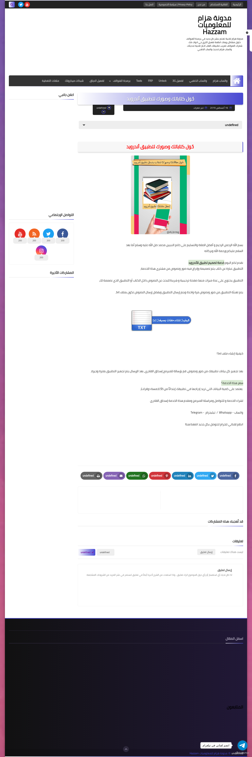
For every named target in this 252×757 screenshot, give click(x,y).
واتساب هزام (220, 80)
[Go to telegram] (242, 745)
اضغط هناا (191, 424)
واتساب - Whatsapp (231, 412)
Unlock (163, 80)
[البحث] (12, 4)
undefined (104, 552)
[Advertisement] (80, 41)
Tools (139, 80)
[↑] (126, 749)
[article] (121, 500)
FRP (150, 80)
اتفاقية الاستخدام (219, 4)
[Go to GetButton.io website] (242, 753)
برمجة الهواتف (121, 80)
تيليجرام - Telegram (203, 412)
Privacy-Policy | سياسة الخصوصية (175, 4)
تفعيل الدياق (97, 80)
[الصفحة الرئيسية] (236, 80)
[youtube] (27, 4)
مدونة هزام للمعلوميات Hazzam (214, 24)
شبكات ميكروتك (74, 80)
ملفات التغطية (50, 80)
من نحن (201, 4)
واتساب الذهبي (198, 80)
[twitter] (21, 4)
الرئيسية (237, 4)
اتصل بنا (149, 4)
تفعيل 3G (177, 80)
